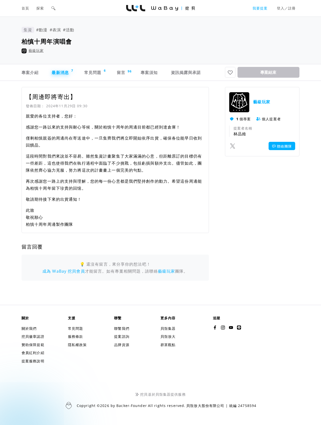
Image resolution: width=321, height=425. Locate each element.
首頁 (25, 8)
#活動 (68, 30)
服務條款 (75, 336)
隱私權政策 (77, 344)
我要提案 (260, 8)
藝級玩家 (36, 50)
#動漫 (41, 30)
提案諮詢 (121, 336)
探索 (40, 8)
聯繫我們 (121, 328)
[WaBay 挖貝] (231, 328)
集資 (28, 30)
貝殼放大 (168, 336)
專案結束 (268, 72)
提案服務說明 (33, 361)
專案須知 (149, 72)
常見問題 (95, 72)
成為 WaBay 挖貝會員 (63, 271)
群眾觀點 (168, 344)
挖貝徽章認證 (33, 336)
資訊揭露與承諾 (186, 72)
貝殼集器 (168, 328)
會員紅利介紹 (33, 352)
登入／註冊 (286, 8)
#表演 (55, 30)
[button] (53, 8)
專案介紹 (30, 72)
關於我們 (29, 328)
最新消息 (62, 72)
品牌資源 (121, 344)
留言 (124, 72)
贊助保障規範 (33, 344)
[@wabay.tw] (215, 328)
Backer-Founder (131, 405)
